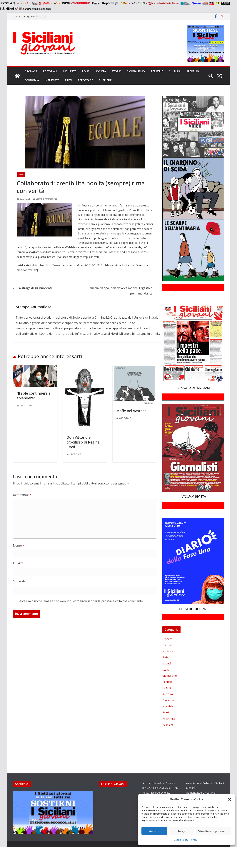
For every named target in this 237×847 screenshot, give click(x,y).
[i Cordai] (95, 3)
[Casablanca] (47, 3)
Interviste (52, 80)
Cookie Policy (181, 839)
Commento (22, 495)
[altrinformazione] (35, 8)
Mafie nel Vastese (131, 410)
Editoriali (50, 71)
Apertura (193, 71)
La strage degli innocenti (34, 288)
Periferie (157, 71)
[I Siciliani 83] (9, 8)
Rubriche (105, 80)
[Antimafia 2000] (8, 3)
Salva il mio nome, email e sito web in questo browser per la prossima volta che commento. (80, 601)
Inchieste (69, 71)
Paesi (68, 80)
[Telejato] (196, 3)
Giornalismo (136, 71)
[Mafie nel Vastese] (135, 368)
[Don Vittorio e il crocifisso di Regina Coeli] (85, 368)
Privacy (193, 839)
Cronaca (31, 71)
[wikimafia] (211, 3)
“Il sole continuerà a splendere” (34, 396)
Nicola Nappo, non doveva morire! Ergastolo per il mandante (121, 290)
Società (100, 71)
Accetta (154, 831)
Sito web (19, 581)
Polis (85, 71)
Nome (18, 545)
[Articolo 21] (36, 3)
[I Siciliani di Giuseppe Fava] (225, 3)
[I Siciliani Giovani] (17, 75)
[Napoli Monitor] (142, 3)
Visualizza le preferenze (213, 831)
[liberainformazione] (128, 3)
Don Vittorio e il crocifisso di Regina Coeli (83, 442)
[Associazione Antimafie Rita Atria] (163, 3)
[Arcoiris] (23, 3)
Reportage (85, 80)
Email (18, 563)
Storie (116, 71)
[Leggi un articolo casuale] (219, 75)
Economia (32, 80)
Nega (181, 831)
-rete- (21, 174)
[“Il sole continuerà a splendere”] (35, 368)
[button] (229, 799)
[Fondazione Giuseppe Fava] (218, 3)
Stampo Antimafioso (46, 198)
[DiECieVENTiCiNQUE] (76, 3)
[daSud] (57, 3)
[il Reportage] (110, 3)
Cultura (175, 71)
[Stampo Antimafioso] (186, 3)
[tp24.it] (205, 3)
